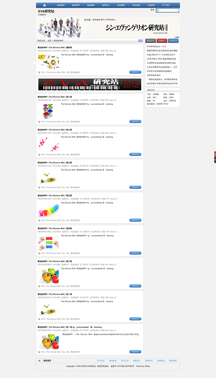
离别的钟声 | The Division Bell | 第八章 (55, 97)
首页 (49, 41)
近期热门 (162, 41)
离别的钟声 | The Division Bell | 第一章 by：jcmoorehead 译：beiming (70, 327)
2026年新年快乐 (154, 75)
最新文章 (150, 41)
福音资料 (76, 5)
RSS (140, 41)
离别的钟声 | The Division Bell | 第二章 (55, 294)
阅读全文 (135, 72)
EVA (43, 72)
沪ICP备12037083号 (125, 366)
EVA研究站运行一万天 (156, 46)
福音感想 (121, 5)
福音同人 (106, 5)
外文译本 (57, 51)
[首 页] (44, 5)
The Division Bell (53, 72)
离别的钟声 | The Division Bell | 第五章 (55, 195)
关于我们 (166, 5)
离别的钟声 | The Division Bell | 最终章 (55, 47)
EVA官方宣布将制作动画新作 (159, 71)
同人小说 (65, 72)
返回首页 (47, 360)
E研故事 (151, 5)
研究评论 (149, 360)
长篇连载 (74, 51)
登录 (152, 10)
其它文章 (125, 360)
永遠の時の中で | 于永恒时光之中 (161, 55)
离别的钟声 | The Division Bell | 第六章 (55, 163)
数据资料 (173, 360)
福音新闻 (61, 5)
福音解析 (91, 5)
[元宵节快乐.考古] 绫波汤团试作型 (161, 59)
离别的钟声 (75, 72)
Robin (147, 366)
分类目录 (173, 41)
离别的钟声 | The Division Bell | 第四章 (55, 228)
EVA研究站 (46, 11)
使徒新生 (161, 360)
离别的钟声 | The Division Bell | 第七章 (55, 130)
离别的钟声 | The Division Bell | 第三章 (55, 261)
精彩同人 (137, 360)
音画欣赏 (136, 5)
